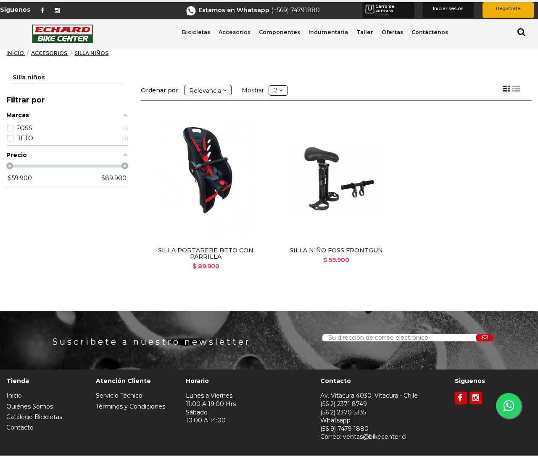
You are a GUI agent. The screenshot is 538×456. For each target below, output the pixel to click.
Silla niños (29, 77)
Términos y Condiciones (130, 406)
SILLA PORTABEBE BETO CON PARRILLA (205, 253)
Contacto (20, 427)
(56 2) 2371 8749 (343, 404)
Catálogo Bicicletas (34, 417)
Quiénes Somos (29, 406)
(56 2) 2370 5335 (343, 412)
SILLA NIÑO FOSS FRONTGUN (336, 250)
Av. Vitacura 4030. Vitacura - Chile (369, 395)
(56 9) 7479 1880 (344, 428)
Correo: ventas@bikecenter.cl (363, 436)
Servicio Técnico (119, 395)
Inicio (14, 395)
